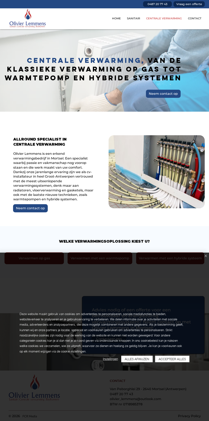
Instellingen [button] (110, 359)
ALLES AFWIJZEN (137, 359)
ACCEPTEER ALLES (172, 359)
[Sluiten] (205, 256)
